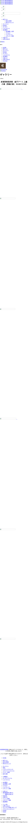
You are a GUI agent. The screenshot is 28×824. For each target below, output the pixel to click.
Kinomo (5, 25)
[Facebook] (4, 16)
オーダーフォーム (7, 778)
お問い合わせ (6, 39)
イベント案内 (6, 798)
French (4, 811)
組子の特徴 (8, 20)
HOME (4, 47)
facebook (5, 795)
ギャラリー (6, 24)
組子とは (5, 19)
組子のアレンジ (10, 22)
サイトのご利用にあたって (10, 807)
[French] (4, 10)
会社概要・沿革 (10, 31)
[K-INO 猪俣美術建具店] (6, 0)
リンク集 (5, 804)
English (4, 810)
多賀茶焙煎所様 (4, 749)
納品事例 (5, 801)
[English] (4, 7)
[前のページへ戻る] (3, 68)
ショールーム (6, 28)
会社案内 (5, 29)
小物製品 (5, 776)
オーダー (5, 26)
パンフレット (9, 34)
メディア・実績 (10, 36)
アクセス (8, 33)
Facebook (5, 60)
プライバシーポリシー (8, 809)
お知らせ (5, 37)
